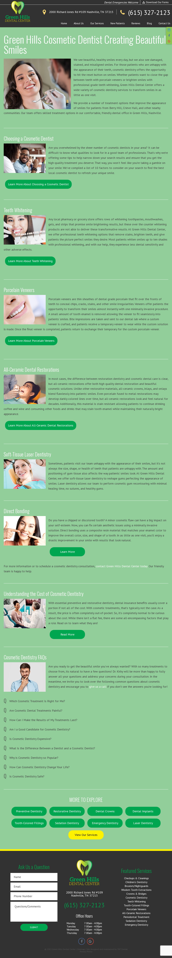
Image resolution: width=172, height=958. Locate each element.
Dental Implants (143, 811)
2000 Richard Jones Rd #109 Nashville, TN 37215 (84, 894)
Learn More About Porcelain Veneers (31, 341)
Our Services (97, 23)
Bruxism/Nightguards (136, 886)
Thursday (72, 933)
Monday (71, 923)
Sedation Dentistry (67, 823)
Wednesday (73, 929)
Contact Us (164, 23)
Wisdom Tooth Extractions (136, 889)
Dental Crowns (105, 811)
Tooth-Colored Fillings (29, 823)
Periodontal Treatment (136, 917)
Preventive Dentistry (29, 811)
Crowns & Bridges (136, 893)
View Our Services (86, 835)
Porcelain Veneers (136, 909)
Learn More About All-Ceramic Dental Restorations (40, 425)
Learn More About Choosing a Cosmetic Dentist (38, 184)
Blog (149, 23)
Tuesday (71, 926)
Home (64, 23)
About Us (79, 23)
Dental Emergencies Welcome (121, 2)
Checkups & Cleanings (136, 878)
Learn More (67, 552)
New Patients (118, 23)
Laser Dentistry (143, 823)
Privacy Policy (86, 951)
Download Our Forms (157, 2)
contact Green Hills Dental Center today (121, 566)
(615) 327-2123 (84, 905)
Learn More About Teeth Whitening (30, 261)
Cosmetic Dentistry (136, 897)
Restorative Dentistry (67, 811)
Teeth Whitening (136, 901)
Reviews (136, 23)
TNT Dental (122, 949)
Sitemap (81, 949)
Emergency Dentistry (105, 823)
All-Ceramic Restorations (136, 913)
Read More (67, 634)
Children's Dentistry (136, 882)
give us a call (97, 687)
